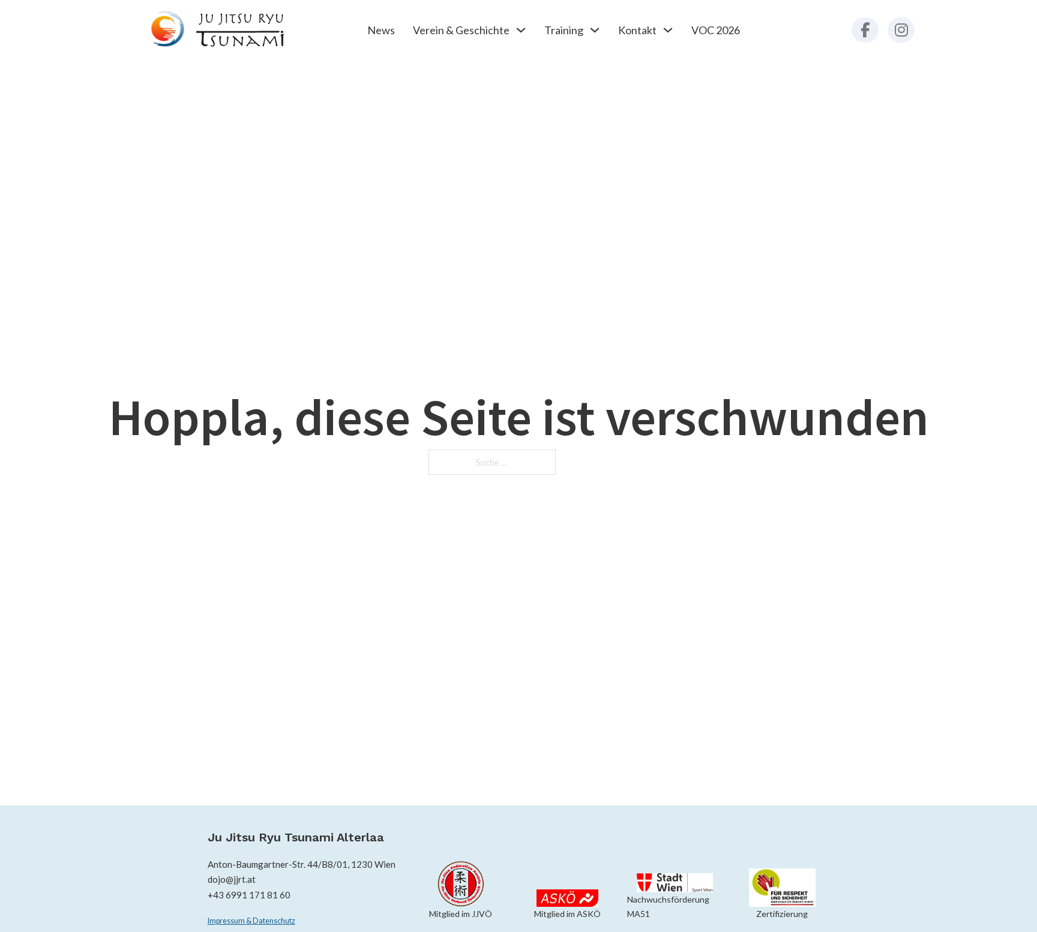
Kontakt (637, 30)
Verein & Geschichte (461, 30)
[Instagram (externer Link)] (901, 30)
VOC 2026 (715, 30)
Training (563, 30)
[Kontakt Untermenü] (668, 30)
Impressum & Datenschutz (251, 920)
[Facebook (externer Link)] (865, 30)
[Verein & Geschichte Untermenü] (520, 30)
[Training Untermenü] (594, 30)
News (381, 30)
